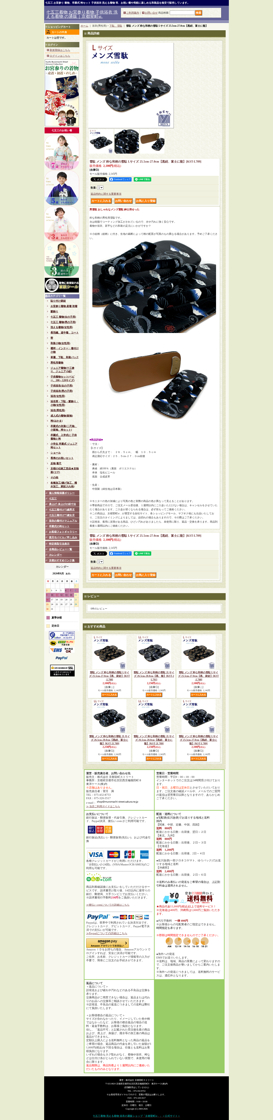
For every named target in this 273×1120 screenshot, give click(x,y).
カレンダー (55, 554)
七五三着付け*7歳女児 (62, 515)
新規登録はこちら (60, 50)
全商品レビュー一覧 (60, 549)
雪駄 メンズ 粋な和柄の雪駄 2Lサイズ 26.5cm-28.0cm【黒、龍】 (154, 676)
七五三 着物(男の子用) (63, 322)
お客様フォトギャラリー (63, 531)
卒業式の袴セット (59, 526)
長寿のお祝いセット (62, 458)
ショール (56, 452)
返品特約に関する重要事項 (106, 193)
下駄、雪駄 (115, 25)
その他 (54, 477)
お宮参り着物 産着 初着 (64, 306)
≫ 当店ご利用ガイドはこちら (103, 806)
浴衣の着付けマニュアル (63, 520)
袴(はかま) (56, 420)
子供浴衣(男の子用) (62, 390)
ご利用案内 (132, 12)
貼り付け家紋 (58, 300)
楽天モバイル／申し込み (63, 537)
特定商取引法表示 (59, 543)
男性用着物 (57, 362)
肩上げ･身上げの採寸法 (62, 504)
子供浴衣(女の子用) (62, 385)
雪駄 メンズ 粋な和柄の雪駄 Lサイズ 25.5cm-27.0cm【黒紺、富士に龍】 (198, 740)
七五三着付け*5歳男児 (62, 509)
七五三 (53, 498)
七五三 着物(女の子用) (63, 316)
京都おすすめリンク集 (62, 560)
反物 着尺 (56, 463)
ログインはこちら (60, 55)
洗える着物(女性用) (62, 327)
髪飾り (54, 311)
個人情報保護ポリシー (62, 493)
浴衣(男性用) (58, 410)
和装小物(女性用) (60, 343)
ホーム (84, 25)
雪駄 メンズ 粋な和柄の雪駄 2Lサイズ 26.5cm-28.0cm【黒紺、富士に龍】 (109, 740)
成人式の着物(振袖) (62, 415)
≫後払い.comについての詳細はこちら (107, 904)
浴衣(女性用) (58, 396)
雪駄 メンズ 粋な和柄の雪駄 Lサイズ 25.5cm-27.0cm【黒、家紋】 (109, 676)
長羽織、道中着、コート (65, 332)
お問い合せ (151, 12)
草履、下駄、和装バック (65, 357)
